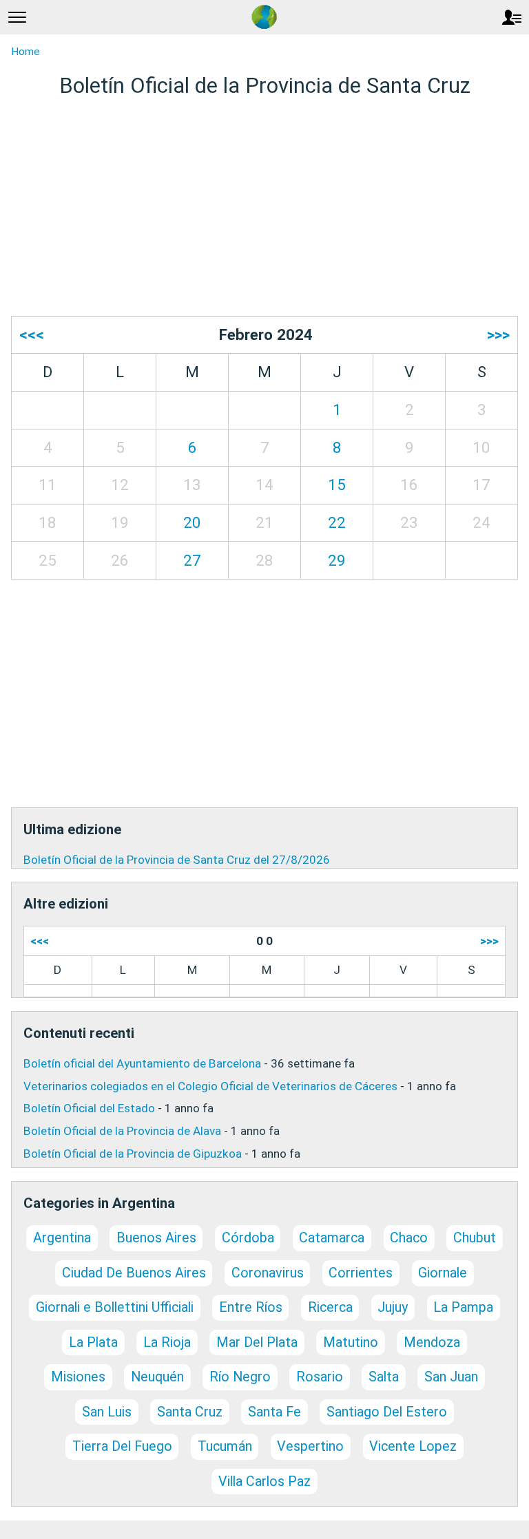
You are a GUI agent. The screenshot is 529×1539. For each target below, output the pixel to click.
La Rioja (167, 1342)
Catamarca (331, 1238)
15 (337, 484)
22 (337, 522)
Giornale (442, 1273)
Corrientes (361, 1273)
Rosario (319, 1377)
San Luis (107, 1412)
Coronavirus (267, 1273)
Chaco (409, 1238)
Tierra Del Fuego (122, 1446)
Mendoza (432, 1342)
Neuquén (157, 1377)
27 (192, 560)
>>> (498, 334)
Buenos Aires (156, 1238)
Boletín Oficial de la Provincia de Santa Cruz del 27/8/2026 (176, 860)
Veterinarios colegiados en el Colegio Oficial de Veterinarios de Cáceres (210, 1086)
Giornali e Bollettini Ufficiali (115, 1307)
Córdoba (248, 1238)
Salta (384, 1377)
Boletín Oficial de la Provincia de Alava (122, 1131)
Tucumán (225, 1446)
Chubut (474, 1238)
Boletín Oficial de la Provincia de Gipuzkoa (132, 1153)
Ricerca (330, 1307)
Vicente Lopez (413, 1446)
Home (25, 51)
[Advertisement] (264, 207)
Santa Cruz (189, 1412)
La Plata (93, 1342)
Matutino (350, 1342)
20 (192, 522)
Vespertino (310, 1446)
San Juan (451, 1377)
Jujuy (392, 1307)
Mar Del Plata (257, 1342)
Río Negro (240, 1377)
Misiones (78, 1377)
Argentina (62, 1238)
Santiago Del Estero (386, 1412)
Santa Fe (274, 1412)
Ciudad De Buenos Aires (134, 1273)
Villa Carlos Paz (264, 1481)
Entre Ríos (250, 1307)
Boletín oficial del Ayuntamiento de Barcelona (142, 1063)
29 (337, 560)
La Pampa (463, 1307)
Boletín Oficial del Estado (89, 1108)
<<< (31, 334)
